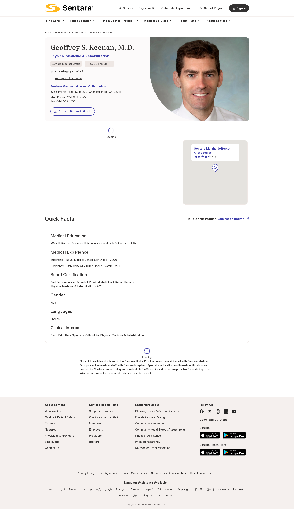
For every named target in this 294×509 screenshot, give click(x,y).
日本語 (198, 489)
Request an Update (230, 219)
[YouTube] (234, 411)
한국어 (210, 489)
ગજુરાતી (149, 489)
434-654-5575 (76, 97)
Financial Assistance (148, 435)
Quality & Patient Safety (60, 417)
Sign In (241, 8)
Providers (95, 435)
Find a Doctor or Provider (69, 32)
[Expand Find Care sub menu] (62, 21)
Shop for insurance (101, 411)
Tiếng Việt (147, 495)
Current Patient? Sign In (75, 111)
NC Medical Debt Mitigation (152, 448)
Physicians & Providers (59, 435)
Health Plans (187, 20)
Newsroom (52, 429)
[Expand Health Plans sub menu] (199, 21)
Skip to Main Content (5, 4)
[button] (215, 168)
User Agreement (108, 473)
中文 (98, 489)
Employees (52, 441)
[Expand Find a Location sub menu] (94, 21)
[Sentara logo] (69, 8)
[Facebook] (202, 411)
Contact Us (52, 448)
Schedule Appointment (177, 8)
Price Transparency (147, 441)
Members (95, 423)
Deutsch (136, 489)
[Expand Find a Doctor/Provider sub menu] (136, 21)
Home (48, 32)
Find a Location (80, 20)
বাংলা (83, 489)
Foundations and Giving (150, 417)
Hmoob (169, 489)
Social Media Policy (135, 473)
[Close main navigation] (234, 148)
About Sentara (217, 20)
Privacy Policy (86, 473)
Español (124, 495)
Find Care (53, 20)
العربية (61, 489)
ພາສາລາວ (223, 489)
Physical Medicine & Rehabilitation (79, 56)
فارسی (108, 489)
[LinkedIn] (226, 411)
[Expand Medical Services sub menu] (171, 21)
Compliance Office (201, 473)
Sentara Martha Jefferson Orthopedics (78, 86)
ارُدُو (135, 495)
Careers (50, 423)
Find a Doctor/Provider (118, 20)
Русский (238, 489)
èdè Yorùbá (165, 495)
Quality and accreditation (105, 417)
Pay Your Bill (147, 8)
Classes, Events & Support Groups (157, 411)
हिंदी (159, 489)
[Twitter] (210, 411)
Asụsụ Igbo (184, 489)
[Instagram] (218, 411)
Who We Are (53, 411)
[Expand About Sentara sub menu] (230, 21)
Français (121, 489)
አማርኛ (50, 489)
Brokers (94, 441)
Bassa (73, 489)
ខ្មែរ (90, 489)
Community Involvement (150, 423)
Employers (96, 429)
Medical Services (156, 20)
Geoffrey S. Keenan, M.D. (101, 32)
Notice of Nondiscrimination (168, 473)
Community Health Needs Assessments (160, 429)
